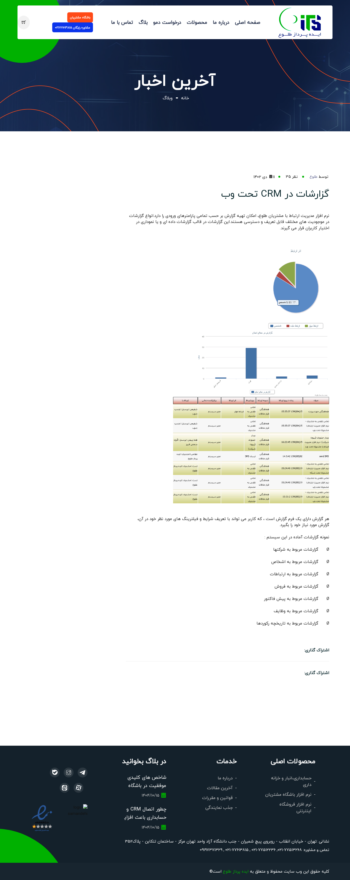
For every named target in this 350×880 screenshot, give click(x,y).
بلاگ (143, 22)
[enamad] (42, 817)
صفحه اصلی (247, 22)
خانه (185, 97)
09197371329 (211, 849)
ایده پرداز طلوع (236, 871)
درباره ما (221, 22)
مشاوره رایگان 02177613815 (72, 27)
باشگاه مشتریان (80, 17)
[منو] (300, 21)
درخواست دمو (167, 22)
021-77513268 (290, 849)
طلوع (313, 176)
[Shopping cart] (24, 22)
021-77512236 (263, 849)
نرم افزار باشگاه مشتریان (288, 794)
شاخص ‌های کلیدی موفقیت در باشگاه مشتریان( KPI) (146, 785)
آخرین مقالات (220, 787)
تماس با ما (122, 22)
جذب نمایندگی (219, 807)
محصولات (197, 22)
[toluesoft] (69, 772)
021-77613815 (236, 849)
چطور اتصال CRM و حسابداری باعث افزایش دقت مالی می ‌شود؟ (142, 817)
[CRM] (83, 772)
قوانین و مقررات (217, 797)
